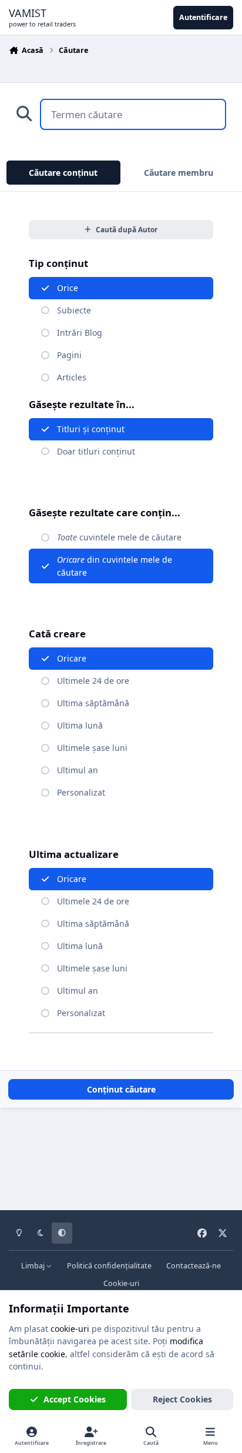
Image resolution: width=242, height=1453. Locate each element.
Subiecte (74, 310)
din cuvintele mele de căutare (114, 565)
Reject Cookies (182, 1399)
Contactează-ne (193, 1266)
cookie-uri (70, 1328)
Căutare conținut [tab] (63, 172)
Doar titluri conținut (96, 451)
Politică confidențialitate (109, 1266)
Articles (71, 377)
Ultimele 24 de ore (93, 680)
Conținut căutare (121, 1089)
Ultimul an (77, 770)
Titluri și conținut (91, 429)
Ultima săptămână (93, 703)
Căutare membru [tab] (178, 172)
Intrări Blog (79, 332)
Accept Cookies (74, 1399)
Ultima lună (80, 725)
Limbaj (33, 1266)
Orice (67, 287)
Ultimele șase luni (92, 747)
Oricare (71, 658)
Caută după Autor (126, 229)
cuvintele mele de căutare (119, 537)
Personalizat (81, 792)
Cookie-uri (121, 1283)
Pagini (69, 354)
